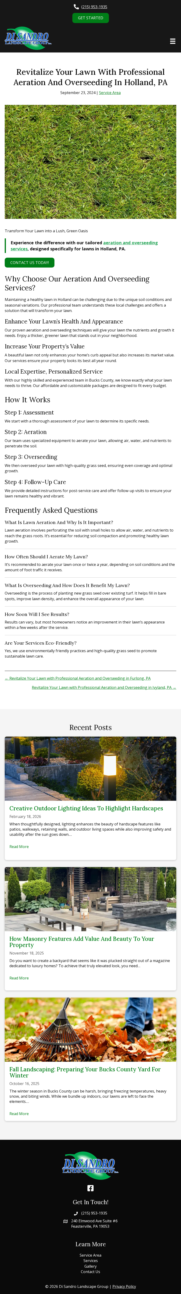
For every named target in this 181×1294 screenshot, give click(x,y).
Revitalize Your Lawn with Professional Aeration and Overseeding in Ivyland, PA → (104, 687)
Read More (19, 846)
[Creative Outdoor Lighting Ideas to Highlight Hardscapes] (90, 768)
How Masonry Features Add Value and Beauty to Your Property (81, 942)
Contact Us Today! (29, 262)
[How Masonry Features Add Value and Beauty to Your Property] (90, 898)
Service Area (110, 92)
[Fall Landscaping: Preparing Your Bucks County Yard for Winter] (90, 1029)
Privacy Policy (124, 1286)
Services (90, 1260)
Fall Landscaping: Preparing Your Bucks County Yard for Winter (85, 1072)
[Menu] (173, 41)
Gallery (90, 1266)
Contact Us (90, 1271)
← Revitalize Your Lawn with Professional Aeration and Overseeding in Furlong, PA (78, 678)
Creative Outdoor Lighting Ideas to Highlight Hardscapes (86, 808)
